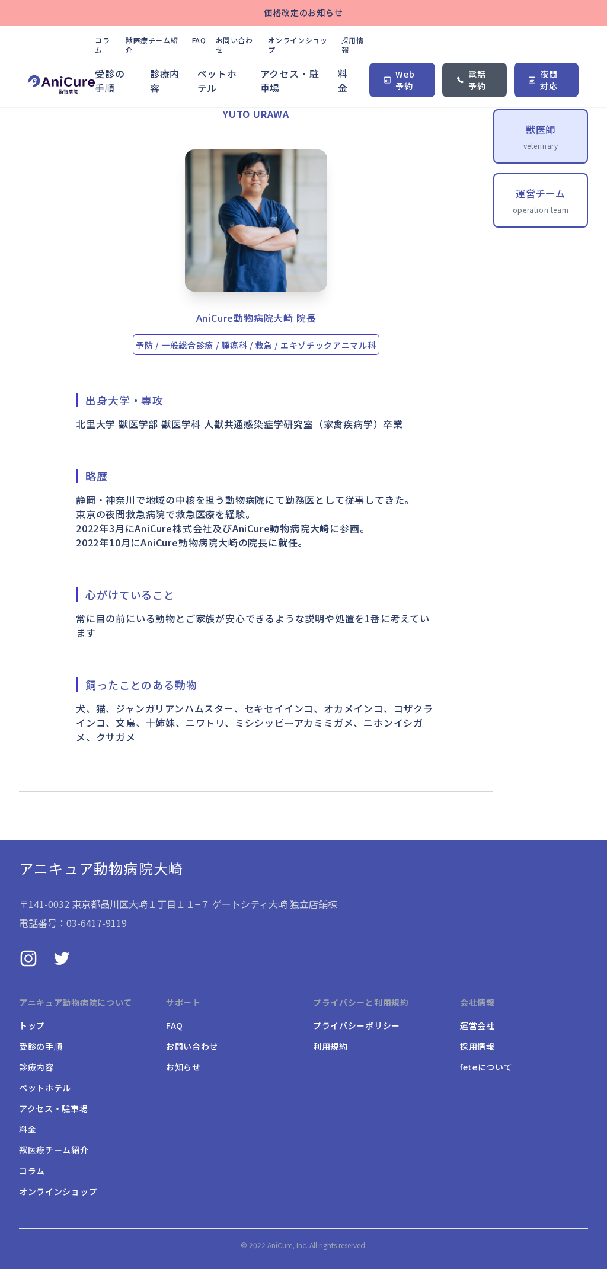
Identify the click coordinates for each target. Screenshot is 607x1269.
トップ (32, 1025)
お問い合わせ (234, 45)
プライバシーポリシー (356, 1025)
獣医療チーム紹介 (152, 45)
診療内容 (165, 80)
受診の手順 (109, 80)
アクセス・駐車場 (290, 80)
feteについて (486, 1067)
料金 (343, 80)
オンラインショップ (298, 45)
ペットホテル (217, 80)
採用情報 (352, 45)
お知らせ (183, 1067)
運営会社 (477, 1025)
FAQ (199, 40)
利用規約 (330, 1046)
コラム (102, 45)
